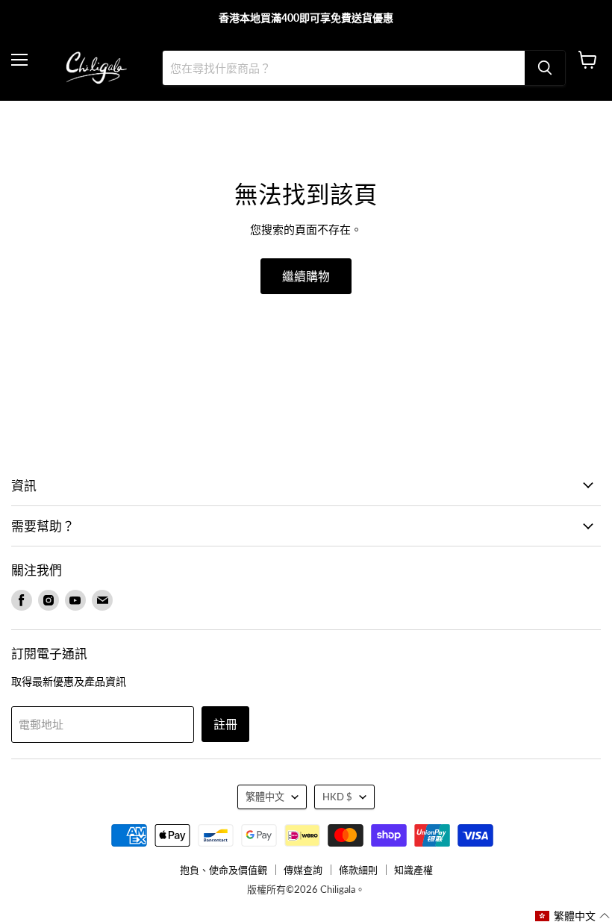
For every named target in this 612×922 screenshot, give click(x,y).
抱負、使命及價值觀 (223, 870)
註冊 (225, 724)
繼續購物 (306, 276)
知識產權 (413, 870)
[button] (573, 916)
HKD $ (337, 797)
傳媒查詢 (303, 870)
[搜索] (545, 68)
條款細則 (358, 870)
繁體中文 (265, 797)
